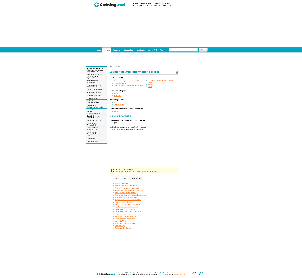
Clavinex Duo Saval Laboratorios (126, 209)
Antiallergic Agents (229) (95, 92)
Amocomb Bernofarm (122, 183)
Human (107, 50)
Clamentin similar (135, 178)
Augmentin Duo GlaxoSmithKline (126, 197)
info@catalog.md (179, 274)
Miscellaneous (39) (93, 141)
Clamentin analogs (120, 178)
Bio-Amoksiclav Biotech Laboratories (127, 204)
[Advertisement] (151, 29)
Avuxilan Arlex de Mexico (123, 202)
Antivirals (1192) (92, 98)
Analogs (150, 84)
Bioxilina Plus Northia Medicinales (126, 207)
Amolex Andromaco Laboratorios (126, 186)
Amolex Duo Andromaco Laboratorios (127, 188)
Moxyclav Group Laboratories (125, 223)
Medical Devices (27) (94, 120)
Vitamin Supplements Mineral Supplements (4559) (94, 111)
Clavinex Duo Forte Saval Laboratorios (128, 211)
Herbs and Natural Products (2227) (93, 128)
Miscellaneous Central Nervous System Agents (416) (94, 76)
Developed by (198, 274)
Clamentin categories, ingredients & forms (128, 81)
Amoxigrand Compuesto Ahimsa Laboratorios (130, 195)
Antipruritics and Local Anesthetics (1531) (94, 86)
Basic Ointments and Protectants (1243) (93, 117)
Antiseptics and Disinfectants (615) (93, 101)
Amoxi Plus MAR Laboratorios (125, 193)
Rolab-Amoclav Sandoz (123, 228)
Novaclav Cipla (120, 226)
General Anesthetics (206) (95, 90)
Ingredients (140, 50)
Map (161, 50)
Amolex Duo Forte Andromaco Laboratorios (129, 190)
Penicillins (117, 96)
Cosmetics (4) (91, 138)
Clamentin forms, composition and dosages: (129, 85)
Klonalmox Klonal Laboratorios (125, 216)
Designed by (197, 272)
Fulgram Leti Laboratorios (123, 214)
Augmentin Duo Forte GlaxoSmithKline (128, 200)
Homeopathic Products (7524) (92, 124)
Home (98, 50)
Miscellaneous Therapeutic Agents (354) (95, 106)
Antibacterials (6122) (94, 95)
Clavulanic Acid (119, 105)
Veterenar (117, 50)
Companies (128, 50)
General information (120, 83)
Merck (116, 111)
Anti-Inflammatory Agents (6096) (92, 81)
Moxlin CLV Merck (121, 221)
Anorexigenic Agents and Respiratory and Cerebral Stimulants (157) (95, 70)
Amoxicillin (117, 102)
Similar (150, 87)
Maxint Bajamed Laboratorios (125, 219)
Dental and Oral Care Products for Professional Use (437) (95, 134)
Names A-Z (152, 50)
